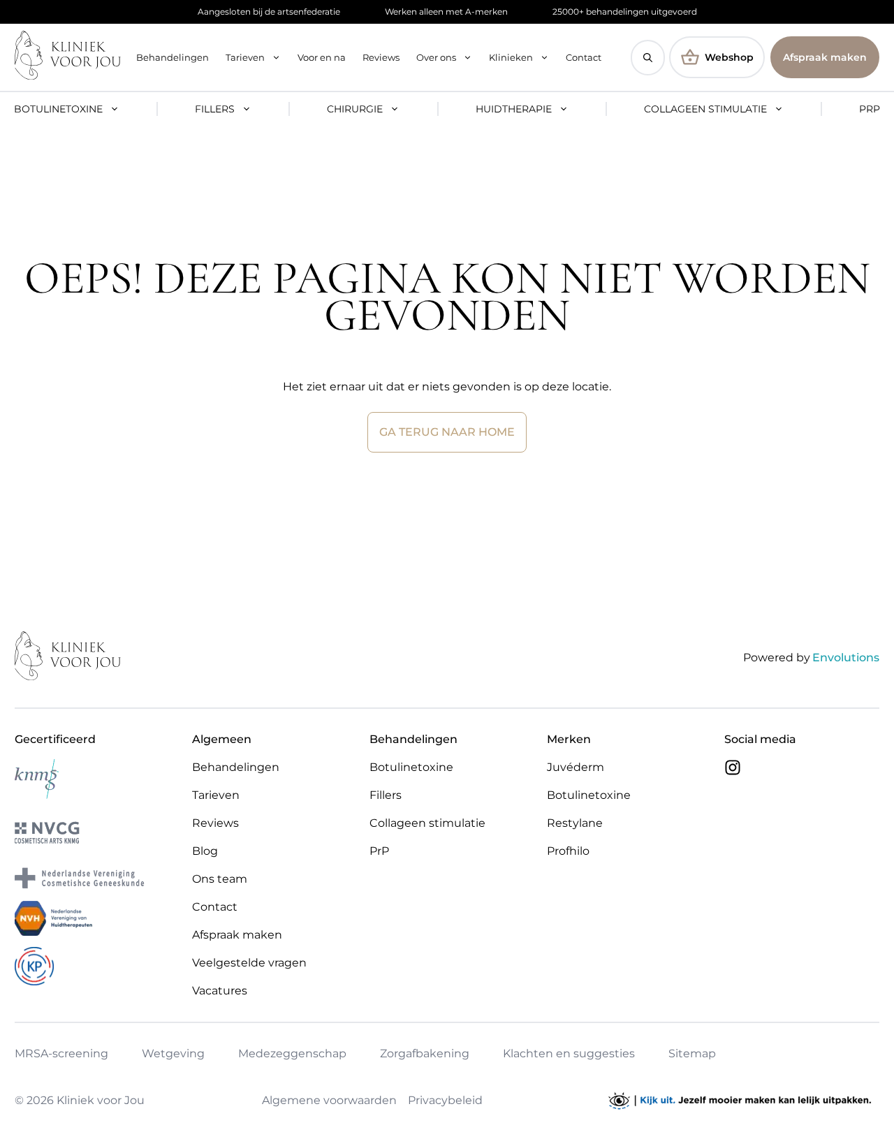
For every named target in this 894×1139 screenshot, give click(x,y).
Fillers (215, 109)
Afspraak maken (825, 57)
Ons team (219, 879)
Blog (205, 851)
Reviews (381, 57)
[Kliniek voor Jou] (68, 57)
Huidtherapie (514, 109)
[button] (648, 57)
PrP (869, 109)
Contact (583, 57)
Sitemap (692, 1053)
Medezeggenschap (292, 1053)
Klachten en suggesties (569, 1053)
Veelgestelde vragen (249, 962)
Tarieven (245, 57)
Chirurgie (355, 109)
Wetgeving (173, 1053)
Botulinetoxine (58, 109)
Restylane (575, 823)
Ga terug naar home (447, 432)
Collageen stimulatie (705, 109)
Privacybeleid (445, 1100)
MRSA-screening (61, 1053)
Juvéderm (575, 767)
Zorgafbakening (424, 1053)
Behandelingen (172, 57)
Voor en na (322, 57)
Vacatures (219, 990)
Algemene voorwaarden (329, 1100)
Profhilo (568, 851)
